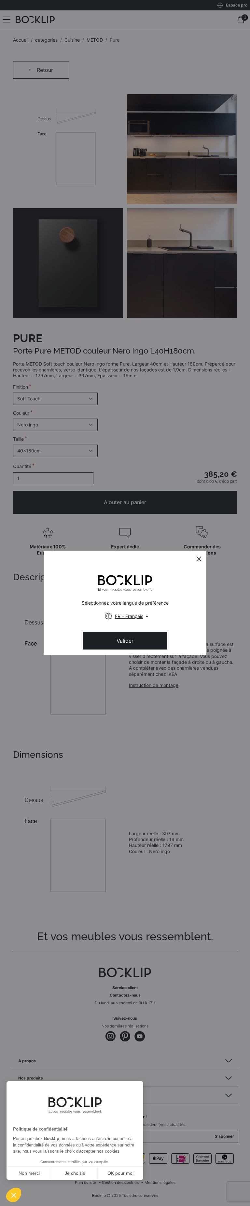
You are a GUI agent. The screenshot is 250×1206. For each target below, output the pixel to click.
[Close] (199, 559)
